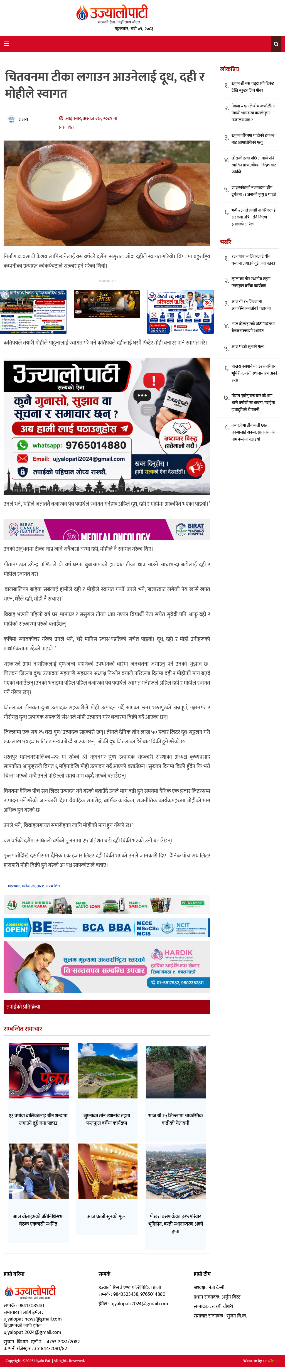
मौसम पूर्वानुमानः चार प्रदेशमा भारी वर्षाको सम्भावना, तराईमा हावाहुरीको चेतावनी (253, 402)
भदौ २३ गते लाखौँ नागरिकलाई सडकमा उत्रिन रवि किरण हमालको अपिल (254, 217)
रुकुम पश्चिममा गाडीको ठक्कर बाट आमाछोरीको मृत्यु (253, 139)
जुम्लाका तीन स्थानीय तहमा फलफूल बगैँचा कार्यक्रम (251, 282)
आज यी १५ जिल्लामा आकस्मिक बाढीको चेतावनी (251, 305)
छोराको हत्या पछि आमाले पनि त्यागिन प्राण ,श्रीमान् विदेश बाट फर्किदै (254, 165)
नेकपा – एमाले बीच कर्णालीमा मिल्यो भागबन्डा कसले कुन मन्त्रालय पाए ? (253, 113)
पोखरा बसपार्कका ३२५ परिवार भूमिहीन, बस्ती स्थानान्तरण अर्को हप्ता (254, 373)
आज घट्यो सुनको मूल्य (248, 346)
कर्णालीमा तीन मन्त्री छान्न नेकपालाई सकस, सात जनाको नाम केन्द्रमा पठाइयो (253, 432)
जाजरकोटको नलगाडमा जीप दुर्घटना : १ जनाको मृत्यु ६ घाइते (254, 191)
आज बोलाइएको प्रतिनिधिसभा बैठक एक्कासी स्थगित (253, 328)
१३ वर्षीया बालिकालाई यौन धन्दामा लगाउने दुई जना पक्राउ (253, 260)
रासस (23, 119)
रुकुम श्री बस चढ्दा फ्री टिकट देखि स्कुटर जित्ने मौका (253, 87)
